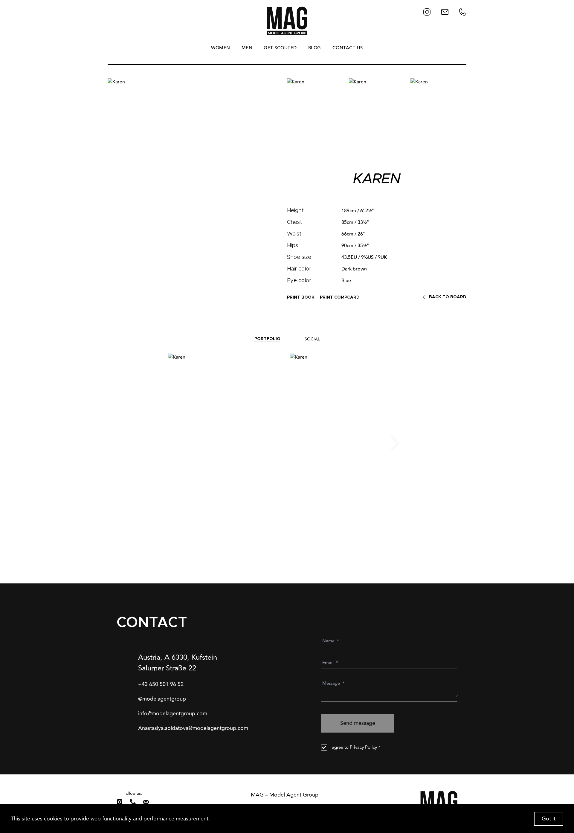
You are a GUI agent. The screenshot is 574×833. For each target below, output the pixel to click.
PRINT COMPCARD (340, 297)
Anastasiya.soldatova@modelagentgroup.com (193, 728)
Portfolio (267, 339)
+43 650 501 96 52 (161, 684)
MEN (247, 48)
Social (312, 339)
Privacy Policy (363, 747)
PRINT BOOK (301, 297)
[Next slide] (395, 441)
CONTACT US (347, 48)
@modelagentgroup (162, 699)
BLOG (314, 48)
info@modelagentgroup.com (172, 714)
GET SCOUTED (280, 48)
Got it (548, 818)
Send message (357, 723)
